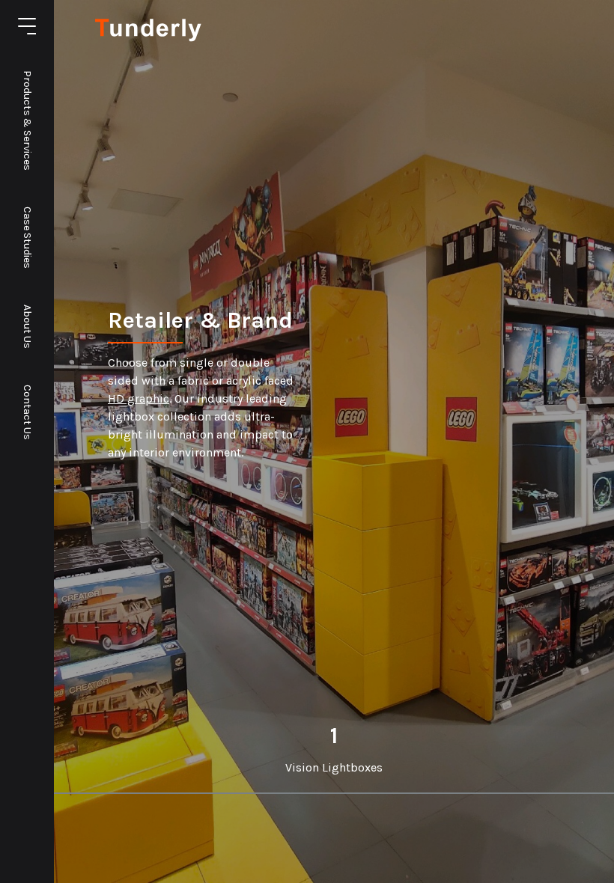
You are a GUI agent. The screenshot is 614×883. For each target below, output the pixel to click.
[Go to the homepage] (149, 38)
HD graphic (138, 398)
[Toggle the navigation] (27, 26)
